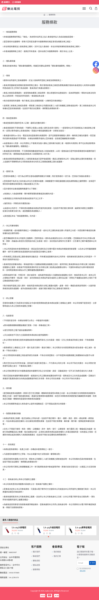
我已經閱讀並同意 (85, 570)
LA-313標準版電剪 (83, 527)
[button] (48, 536)
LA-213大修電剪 (19, 527)
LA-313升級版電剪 (51, 527)
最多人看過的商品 (10, 520)
